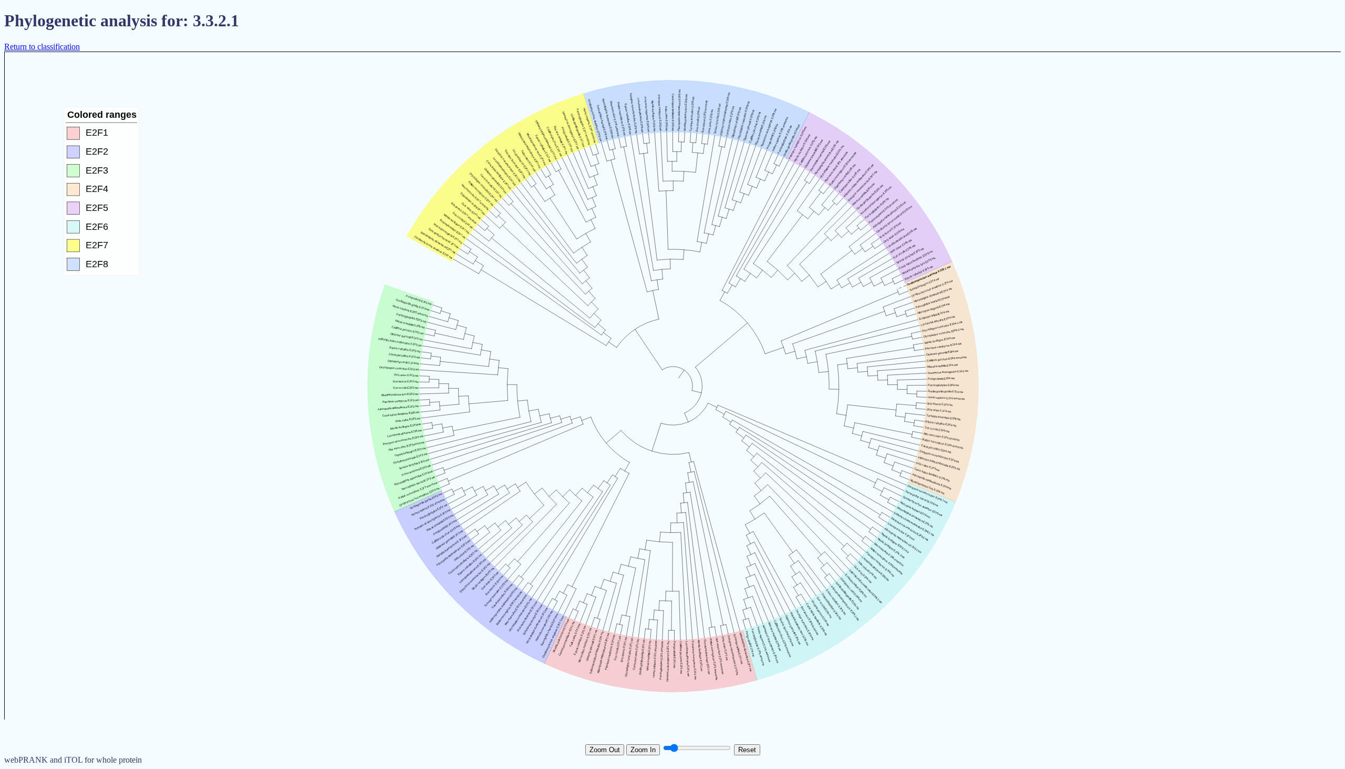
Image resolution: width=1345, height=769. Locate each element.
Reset (747, 750)
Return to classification (42, 46)
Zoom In (643, 750)
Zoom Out (604, 750)
